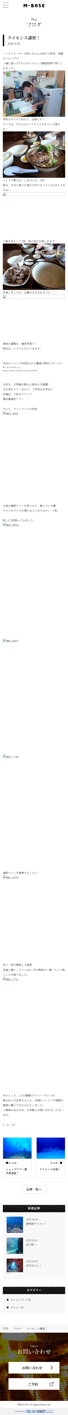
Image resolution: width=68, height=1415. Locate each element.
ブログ (17, 1328)
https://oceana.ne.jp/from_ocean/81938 (20, 370)
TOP (5, 1328)
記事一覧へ (34, 1189)
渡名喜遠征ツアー (13, 399)
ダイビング (21, 1300)
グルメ (18, 1307)
